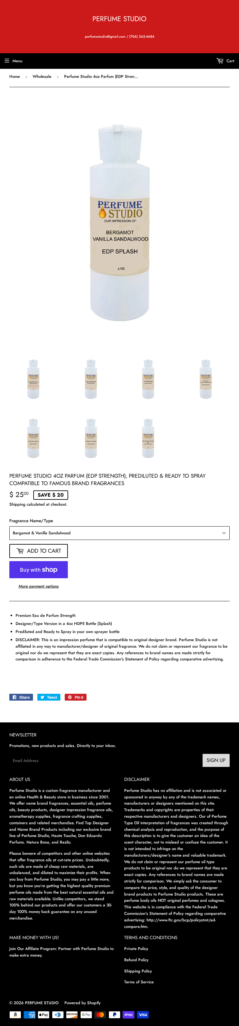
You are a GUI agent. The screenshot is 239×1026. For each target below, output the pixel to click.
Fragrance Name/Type (31, 521)
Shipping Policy (138, 971)
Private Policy (136, 949)
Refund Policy (136, 960)
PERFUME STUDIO (119, 19)
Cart (229, 61)
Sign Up (216, 760)
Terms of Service (139, 982)
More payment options (39, 586)
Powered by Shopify (82, 1003)
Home (14, 76)
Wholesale (42, 76)
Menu (17, 61)
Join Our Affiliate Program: (33, 949)
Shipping (17, 504)
